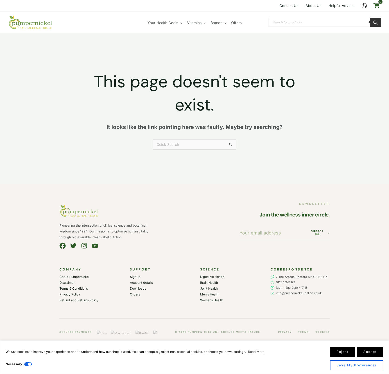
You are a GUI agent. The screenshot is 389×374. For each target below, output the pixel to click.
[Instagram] (84, 246)
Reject (342, 352)
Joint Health (209, 288)
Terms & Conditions (73, 288)
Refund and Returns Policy (78, 300)
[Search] (375, 22)
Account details (141, 282)
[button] (180, 22)
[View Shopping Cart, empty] (376, 6)
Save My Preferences (357, 365)
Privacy (285, 332)
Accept (370, 352)
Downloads (138, 288)
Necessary (14, 364)
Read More (256, 352)
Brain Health (209, 282)
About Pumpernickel (74, 277)
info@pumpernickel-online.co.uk (298, 293)
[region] (194, 357)
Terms (303, 332)
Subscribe (320, 232)
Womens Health (211, 300)
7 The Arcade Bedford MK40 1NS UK (302, 277)
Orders (135, 294)
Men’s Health (209, 294)
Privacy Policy (69, 294)
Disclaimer (67, 282)
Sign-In (135, 277)
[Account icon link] (364, 5)
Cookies (322, 332)
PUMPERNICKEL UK (202, 332)
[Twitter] (73, 246)
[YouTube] (95, 246)
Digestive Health (212, 277)
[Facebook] (62, 246)
